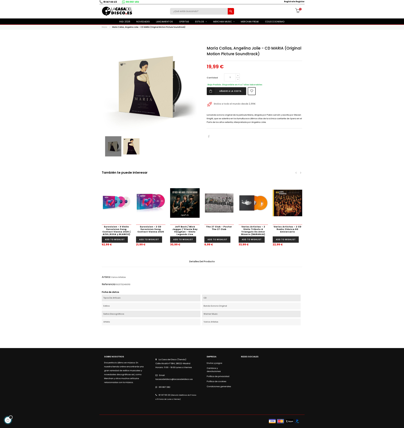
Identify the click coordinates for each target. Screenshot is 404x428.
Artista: (106, 277)
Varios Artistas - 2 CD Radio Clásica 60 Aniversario (287, 229)
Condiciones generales (219, 386)
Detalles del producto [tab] (202, 261)
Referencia (108, 284)
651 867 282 (132, 1)
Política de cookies (216, 381)
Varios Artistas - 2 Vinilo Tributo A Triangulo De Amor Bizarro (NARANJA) (253, 230)
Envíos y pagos (214, 363)
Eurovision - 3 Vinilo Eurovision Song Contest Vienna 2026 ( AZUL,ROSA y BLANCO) (116, 230)
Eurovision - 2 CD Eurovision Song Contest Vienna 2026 (150, 229)
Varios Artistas (118, 277)
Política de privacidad (218, 376)
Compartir (209, 137)
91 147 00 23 (110, 1)
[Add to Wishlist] (252, 91)
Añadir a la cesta (230, 91)
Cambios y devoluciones (214, 370)
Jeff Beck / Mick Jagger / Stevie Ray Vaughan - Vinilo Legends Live (185, 230)
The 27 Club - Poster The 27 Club (219, 228)
